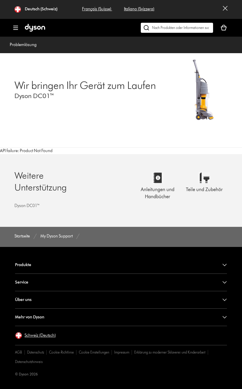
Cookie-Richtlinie (61, 352)
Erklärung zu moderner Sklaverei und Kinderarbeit (169, 352)
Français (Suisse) (97, 9)
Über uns (23, 299)
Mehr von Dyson (29, 317)
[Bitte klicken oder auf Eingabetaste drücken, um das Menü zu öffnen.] (15, 28)
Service (21, 282)
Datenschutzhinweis (28, 361)
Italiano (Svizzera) (139, 9)
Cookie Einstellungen (94, 352)
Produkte (23, 264)
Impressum (121, 352)
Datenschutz (35, 352)
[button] (35, 335)
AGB (18, 352)
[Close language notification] (225, 9)
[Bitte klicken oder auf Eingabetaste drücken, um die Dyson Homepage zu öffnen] (35, 30)
